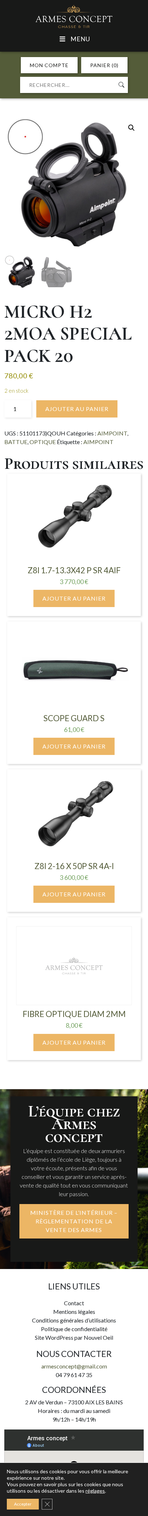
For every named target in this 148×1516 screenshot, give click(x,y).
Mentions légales (74, 1311)
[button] (131, 127)
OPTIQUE (42, 441)
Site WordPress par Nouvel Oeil (74, 1337)
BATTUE (15, 441)
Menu (80, 39)
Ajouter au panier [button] (74, 598)
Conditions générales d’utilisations (74, 1320)
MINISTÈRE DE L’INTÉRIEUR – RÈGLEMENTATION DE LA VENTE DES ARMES (73, 1221)
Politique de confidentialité (74, 1328)
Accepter (23, 1504)
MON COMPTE (49, 65)
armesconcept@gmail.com (74, 1366)
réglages (95, 1491)
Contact (74, 1303)
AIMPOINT (112, 433)
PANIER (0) (104, 65)
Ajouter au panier (76, 408)
